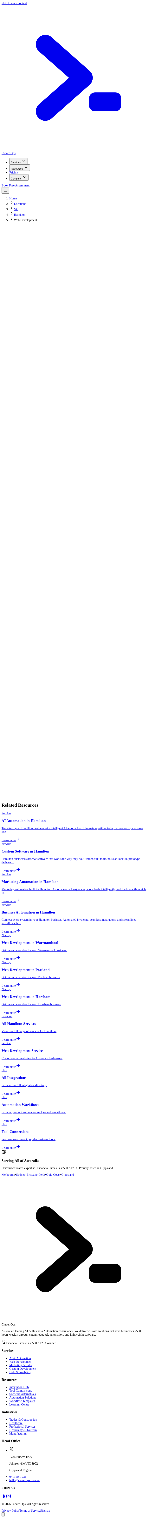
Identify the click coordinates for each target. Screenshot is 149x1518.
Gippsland (67, 1174)
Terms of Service (29, 1510)
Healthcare (16, 1423)
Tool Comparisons (20, 1390)
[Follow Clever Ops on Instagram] (8, 1497)
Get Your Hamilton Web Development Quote (29, 291)
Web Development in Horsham (115, 725)
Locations (20, 203)
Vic (16, 209)
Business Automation (96, 707)
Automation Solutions (22, 1397)
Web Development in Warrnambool (28, 725)
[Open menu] (5, 190)
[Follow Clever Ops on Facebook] (4, 1497)
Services (16, 162)
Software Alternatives (22, 1394)
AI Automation (11, 707)
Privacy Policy (10, 1510)
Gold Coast (53, 1174)
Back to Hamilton (45, 799)
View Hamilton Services (76, 291)
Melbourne (8, 1174)
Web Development (20, 1361)
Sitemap (45, 1510)
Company (16, 178)
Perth (42, 1174)
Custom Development (22, 1368)
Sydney (20, 1174)
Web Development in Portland (72, 725)
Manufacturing (18, 1433)
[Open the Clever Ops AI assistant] (3, 1514)
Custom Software (35, 707)
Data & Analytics (19, 1372)
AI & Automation (20, 1358)
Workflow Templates (22, 1401)
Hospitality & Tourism (23, 1430)
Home (13, 198)
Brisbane (32, 1174)
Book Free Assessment (15, 185)
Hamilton (19, 214)
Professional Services (22, 1426)
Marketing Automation (64, 707)
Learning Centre (19, 1404)
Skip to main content (14, 3)
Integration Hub (19, 1387)
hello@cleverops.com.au (24, 1480)
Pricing (13, 172)
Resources (17, 168)
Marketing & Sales (20, 1365)
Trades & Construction (23, 1419)
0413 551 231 (17, 1476)
